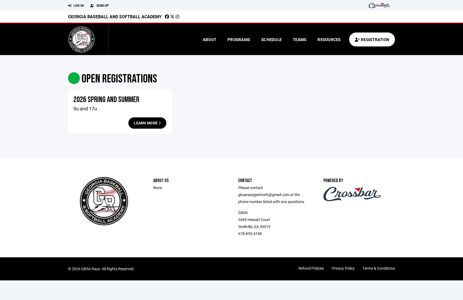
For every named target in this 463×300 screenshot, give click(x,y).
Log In (78, 5)
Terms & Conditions (379, 268)
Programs (238, 39)
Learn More (146, 122)
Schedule (271, 39)
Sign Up (102, 5)
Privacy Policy (343, 268)
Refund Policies (311, 268)
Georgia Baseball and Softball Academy (115, 16)
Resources (329, 39)
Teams (299, 39)
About (209, 39)
